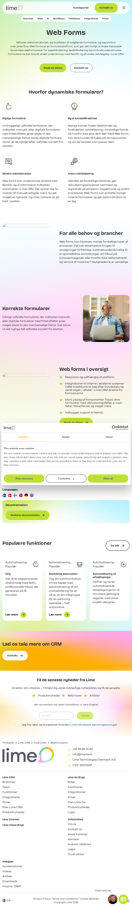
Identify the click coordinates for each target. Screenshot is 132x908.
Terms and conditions (65, 898)
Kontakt (12, 655)
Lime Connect (10, 819)
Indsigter (8, 861)
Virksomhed (75, 819)
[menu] (123, 7)
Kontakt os (106, 7)
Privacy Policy (41, 898)
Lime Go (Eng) (76, 777)
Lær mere (13, 615)
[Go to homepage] (14, 7)
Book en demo (53, 68)
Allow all (108, 478)
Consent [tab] (23, 437)
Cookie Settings (89, 898)
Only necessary (24, 478)
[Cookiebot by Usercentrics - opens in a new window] (114, 427)
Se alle (115, 545)
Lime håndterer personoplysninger (93, 725)
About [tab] (109, 437)
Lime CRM (24, 742)
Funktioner (40, 742)
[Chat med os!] (123, 899)
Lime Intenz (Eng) (13, 824)
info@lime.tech (82, 754)
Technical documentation (25, 515)
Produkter (8, 742)
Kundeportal (81, 7)
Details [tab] (66, 437)
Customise (64, 478)
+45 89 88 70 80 (82, 749)
